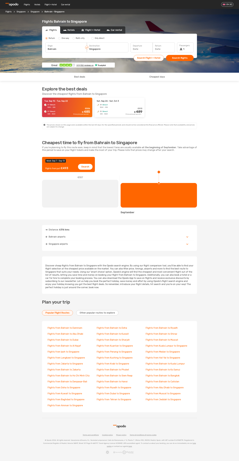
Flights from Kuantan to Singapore (115, 345)
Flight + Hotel (51, 4)
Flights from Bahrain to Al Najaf (64, 345)
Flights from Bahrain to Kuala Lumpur (165, 363)
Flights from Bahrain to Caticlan (162, 381)
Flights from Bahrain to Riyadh (162, 328)
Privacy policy (121, 435)
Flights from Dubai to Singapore (113, 393)
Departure (137, 46)
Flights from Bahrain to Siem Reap (114, 375)
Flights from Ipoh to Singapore (63, 351)
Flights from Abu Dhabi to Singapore (165, 387)
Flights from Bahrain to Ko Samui (163, 369)
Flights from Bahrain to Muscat (162, 340)
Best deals (79, 76)
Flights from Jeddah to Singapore (163, 399)
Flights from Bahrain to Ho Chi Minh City (69, 375)
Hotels (37, 4)
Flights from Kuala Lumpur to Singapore (166, 345)
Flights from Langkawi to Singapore (66, 357)
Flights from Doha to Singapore (64, 387)
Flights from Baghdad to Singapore (66, 399)
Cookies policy (107, 435)
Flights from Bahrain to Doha (112, 328)
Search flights (180, 58)
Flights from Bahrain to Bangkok (163, 375)
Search (85, 166)
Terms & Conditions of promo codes (143, 435)
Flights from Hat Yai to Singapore (163, 357)
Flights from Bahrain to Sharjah (113, 340)
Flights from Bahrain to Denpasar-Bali (67, 381)
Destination (94, 46)
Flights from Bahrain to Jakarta (64, 369)
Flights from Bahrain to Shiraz (161, 334)
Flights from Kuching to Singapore (115, 357)
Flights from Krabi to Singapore (113, 363)
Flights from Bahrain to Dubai (63, 340)
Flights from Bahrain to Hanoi (112, 381)
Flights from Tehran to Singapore (114, 399)
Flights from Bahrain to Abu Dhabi (65, 334)
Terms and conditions (91, 435)
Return (158, 46)
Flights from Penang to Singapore (114, 351)
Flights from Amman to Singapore (65, 405)
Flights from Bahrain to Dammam (65, 328)
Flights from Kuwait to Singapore (65, 393)
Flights (27, 4)
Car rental (65, 4)
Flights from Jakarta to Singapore (65, 363)
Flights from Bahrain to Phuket (113, 369)
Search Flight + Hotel (148, 58)
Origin (50, 46)
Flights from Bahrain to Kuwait (113, 334)
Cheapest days (157, 76)
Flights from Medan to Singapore (163, 351)
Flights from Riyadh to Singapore (114, 387)
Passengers (184, 45)
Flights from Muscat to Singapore (163, 393)
